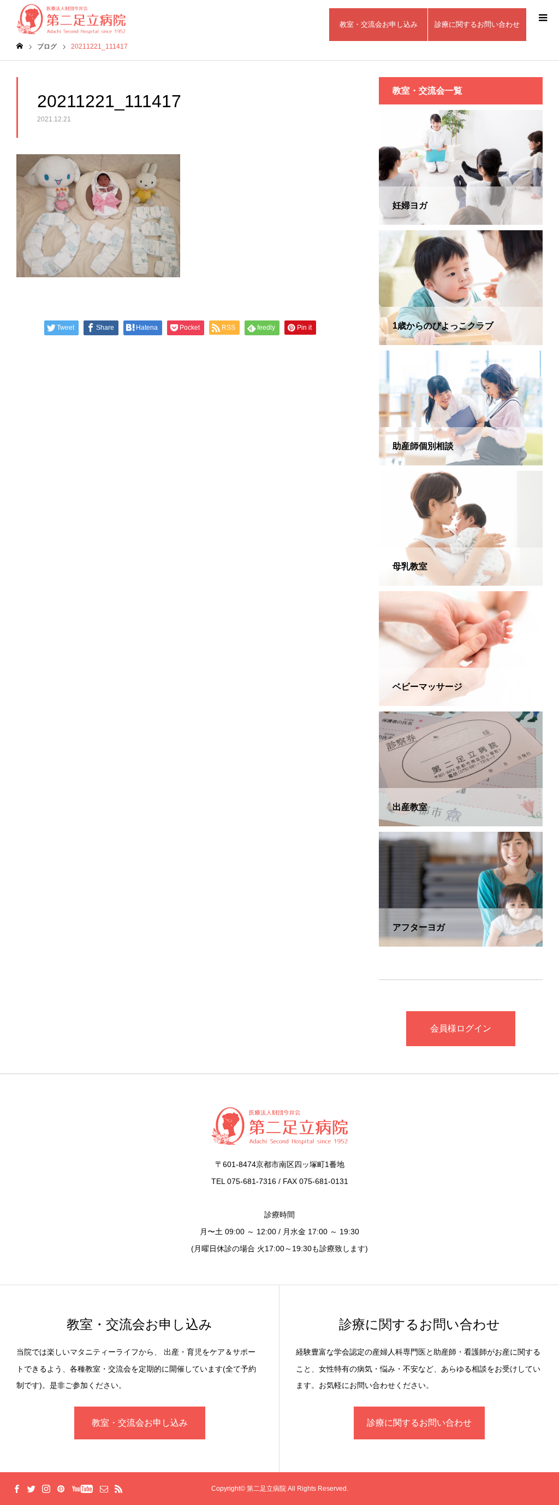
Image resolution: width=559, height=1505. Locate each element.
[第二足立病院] (279, 1126)
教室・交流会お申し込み (379, 24)
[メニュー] (542, 16)
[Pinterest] (60, 1488)
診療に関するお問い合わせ (477, 24)
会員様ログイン (460, 1028)
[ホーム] (19, 46)
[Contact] (103, 1488)
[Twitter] (31, 1488)
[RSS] (118, 1488)
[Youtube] (82, 1488)
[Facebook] (16, 1488)
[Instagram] (45, 1488)
